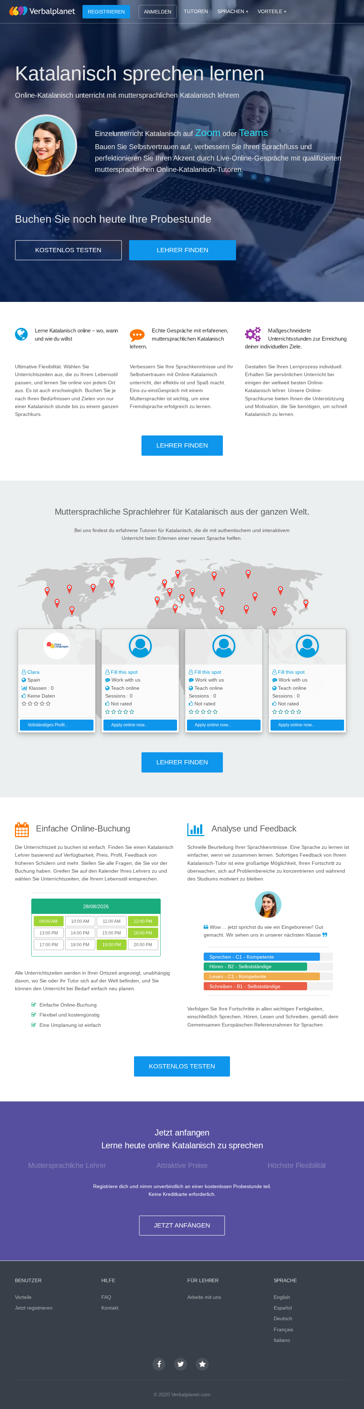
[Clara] (56, 647)
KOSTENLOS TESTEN (68, 250)
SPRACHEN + (232, 11)
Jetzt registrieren (34, 1308)
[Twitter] (180, 1364)
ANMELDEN (157, 12)
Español (283, 1308)
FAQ (106, 1297)
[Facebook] (158, 1364)
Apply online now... (129, 724)
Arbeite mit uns (204, 1297)
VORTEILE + (272, 11)
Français (283, 1329)
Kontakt (109, 1308)
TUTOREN (196, 11)
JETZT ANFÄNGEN (182, 1225)
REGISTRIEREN (106, 12)
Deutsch (283, 1318)
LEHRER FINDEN (182, 250)
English (282, 1297)
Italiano (282, 1340)
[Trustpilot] (202, 1364)
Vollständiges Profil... (48, 724)
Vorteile (23, 1297)
